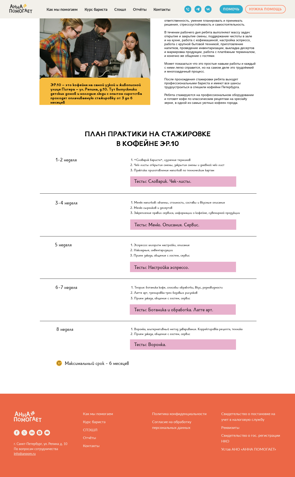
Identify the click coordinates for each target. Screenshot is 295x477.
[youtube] (47, 433)
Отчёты (140, 9)
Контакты (161, 9)
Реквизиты (230, 427)
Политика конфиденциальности (179, 413)
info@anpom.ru (25, 454)
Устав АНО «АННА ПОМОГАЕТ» (248, 449)
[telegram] (198, 9)
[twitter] (24, 433)
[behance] (32, 433)
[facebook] (17, 433)
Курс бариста (96, 9)
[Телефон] (187, 9)
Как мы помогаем (62, 9)
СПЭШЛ (90, 430)
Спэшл (120, 9)
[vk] (208, 9)
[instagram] (39, 433)
